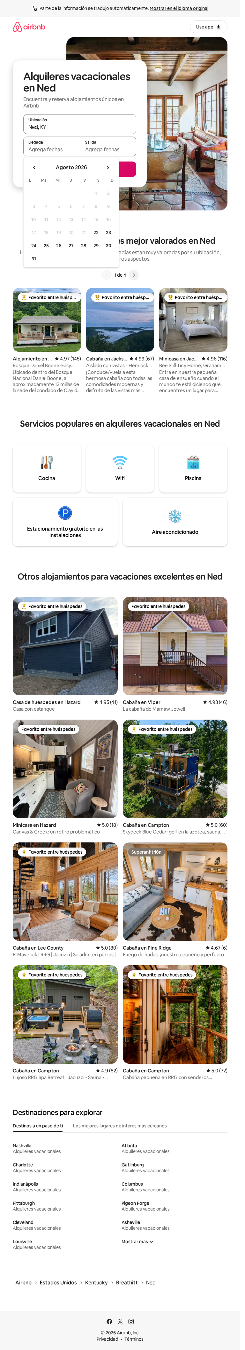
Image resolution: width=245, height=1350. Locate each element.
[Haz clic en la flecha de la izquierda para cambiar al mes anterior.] (34, 168)
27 (71, 246)
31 (34, 259)
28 (83, 246)
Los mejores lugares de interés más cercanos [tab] (120, 1126)
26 (58, 246)
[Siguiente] (134, 275)
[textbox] (51, 149)
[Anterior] (106, 275)
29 (96, 246)
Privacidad (107, 1339)
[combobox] (79, 127)
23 (108, 232)
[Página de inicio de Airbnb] (29, 27)
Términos (134, 1339)
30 (108, 246)
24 (33, 246)
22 (96, 232)
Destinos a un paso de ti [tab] (38, 1126)
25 (46, 246)
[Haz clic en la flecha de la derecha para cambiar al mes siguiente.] (108, 168)
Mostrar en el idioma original (179, 8)
